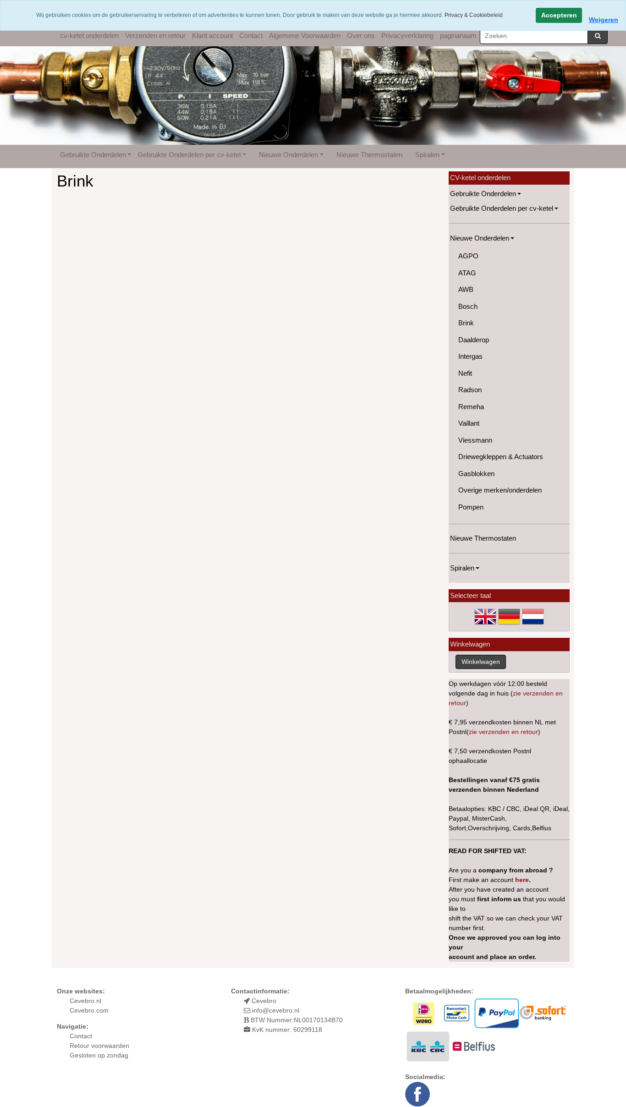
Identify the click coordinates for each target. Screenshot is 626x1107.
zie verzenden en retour (503, 731)
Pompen (470, 507)
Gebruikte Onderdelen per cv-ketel (189, 155)
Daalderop (473, 340)
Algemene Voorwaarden (304, 35)
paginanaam (458, 35)
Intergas (470, 356)
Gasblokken (476, 473)
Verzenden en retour (155, 35)
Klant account (212, 35)
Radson (470, 390)
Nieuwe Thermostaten (369, 155)
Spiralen (427, 155)
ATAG (467, 273)
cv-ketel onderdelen (89, 35)
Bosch (468, 306)
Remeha (471, 407)
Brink (466, 323)
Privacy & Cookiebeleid (474, 15)
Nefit (465, 373)
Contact (251, 35)
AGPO (468, 256)
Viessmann (475, 440)
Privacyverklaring (407, 35)
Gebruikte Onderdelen (93, 155)
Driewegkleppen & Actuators (500, 456)
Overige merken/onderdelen (500, 490)
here (522, 879)
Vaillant (468, 423)
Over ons (361, 35)
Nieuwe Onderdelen (288, 155)
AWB (465, 289)
